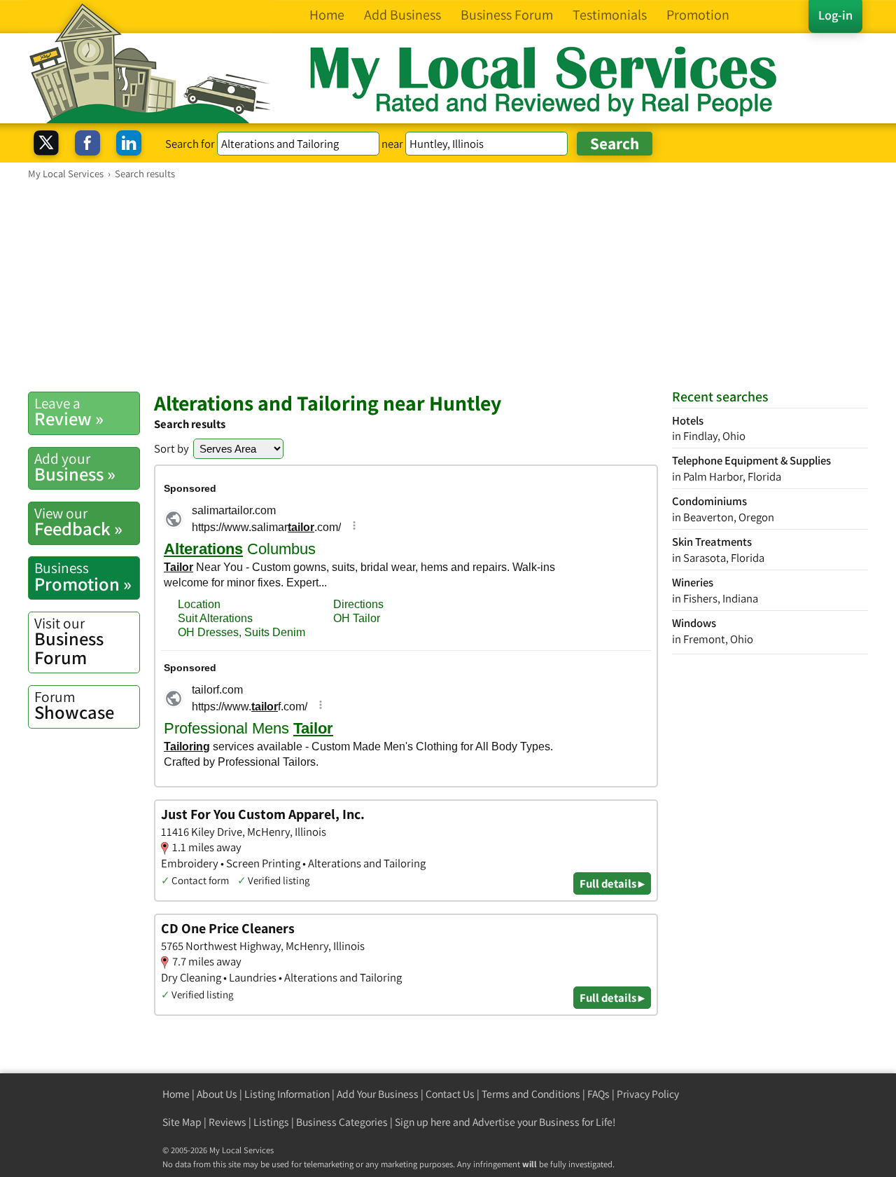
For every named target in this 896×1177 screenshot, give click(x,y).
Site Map (182, 1122)
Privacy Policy (648, 1094)
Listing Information (287, 1094)
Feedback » (78, 522)
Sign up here (423, 1122)
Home (176, 1094)
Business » (74, 467)
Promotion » (83, 577)
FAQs (598, 1094)
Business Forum (69, 641)
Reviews (227, 1122)
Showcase (74, 705)
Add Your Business (378, 1094)
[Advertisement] (448, 285)
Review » (69, 412)
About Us (217, 1094)
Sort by (171, 448)
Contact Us (450, 1094)
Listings (271, 1122)
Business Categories (342, 1122)
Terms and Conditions (531, 1094)
